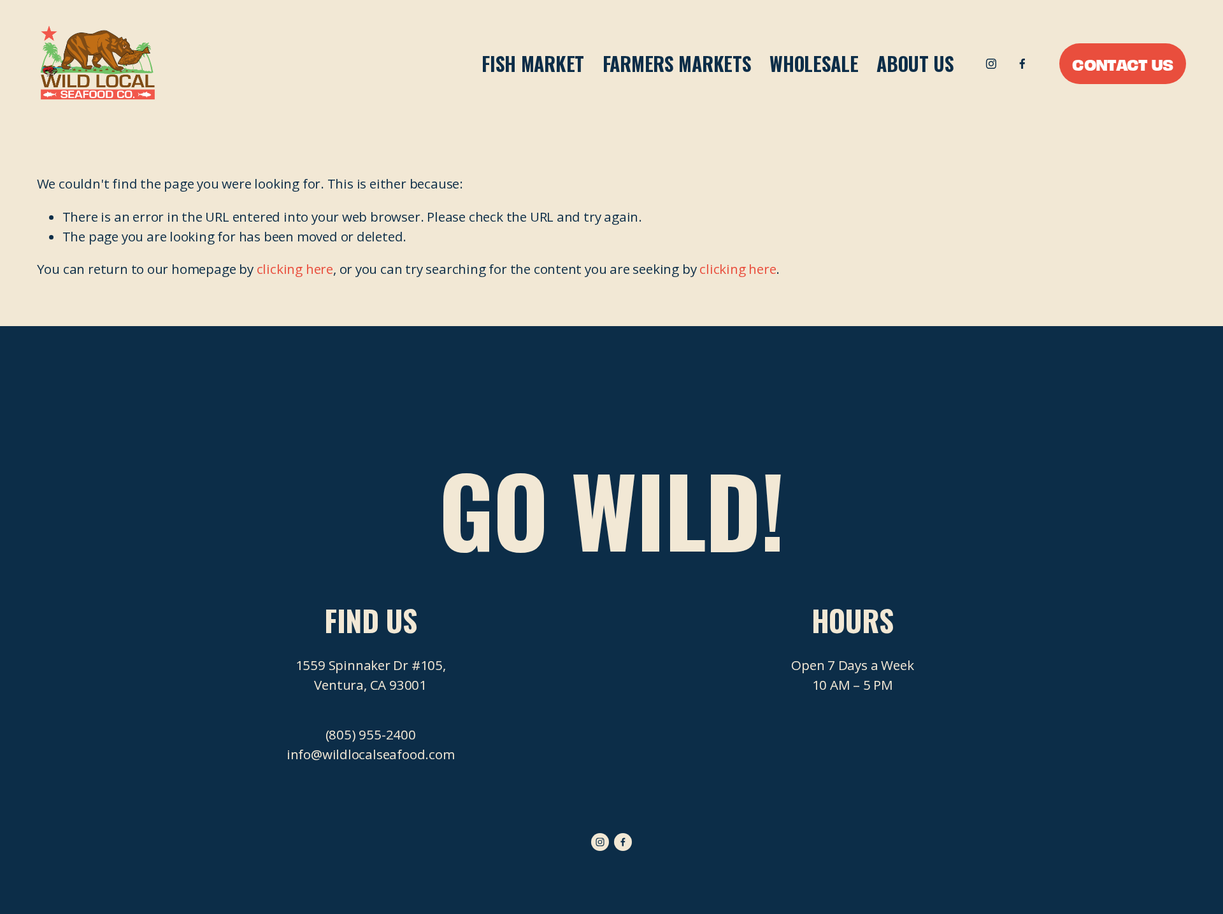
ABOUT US (915, 63)
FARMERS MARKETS (677, 63)
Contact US (1122, 64)
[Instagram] (991, 63)
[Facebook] (1022, 63)
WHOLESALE (813, 63)
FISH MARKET (533, 63)
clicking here (295, 269)
